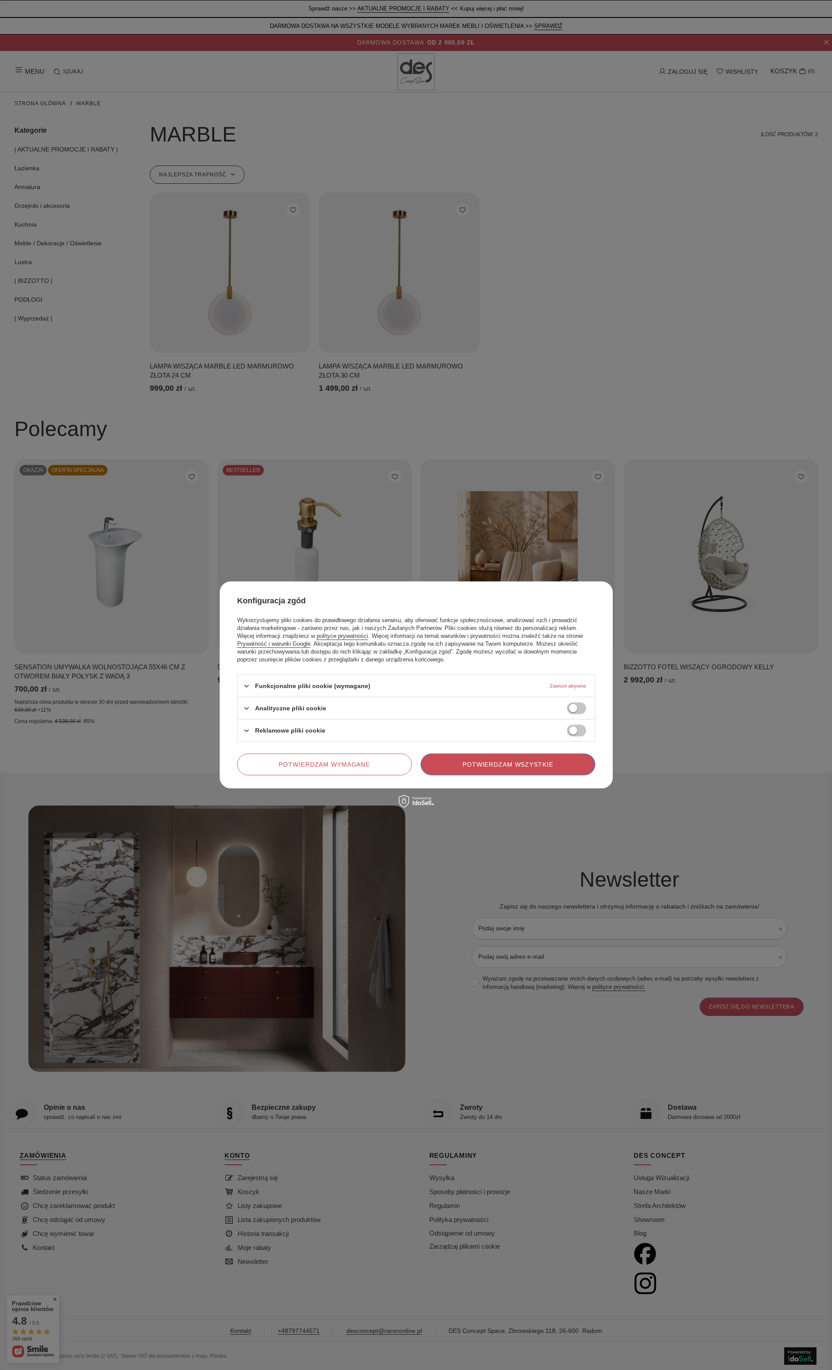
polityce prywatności (342, 636)
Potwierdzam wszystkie (508, 764)
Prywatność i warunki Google (274, 643)
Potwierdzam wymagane (324, 764)
